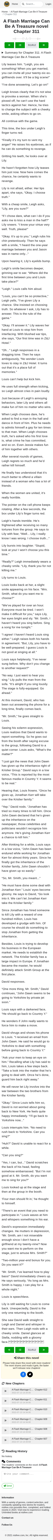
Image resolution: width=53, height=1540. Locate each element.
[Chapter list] (20, 45)
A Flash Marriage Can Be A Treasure (29, 12)
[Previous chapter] (9, 45)
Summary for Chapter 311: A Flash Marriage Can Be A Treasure (26, 55)
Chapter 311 (11, 14)
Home (15, 4)
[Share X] (30, 1374)
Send (9, 1486)
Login (48, 4)
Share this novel (28, 1357)
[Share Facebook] (23, 1374)
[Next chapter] (43, 45)
